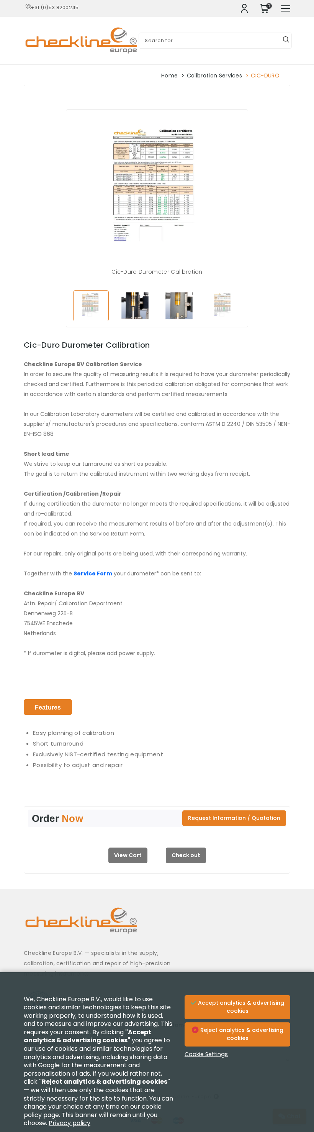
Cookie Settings (206, 1054)
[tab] (48, 707)
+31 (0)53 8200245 (54, 7)
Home (169, 75)
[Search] (286, 41)
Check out (186, 855)
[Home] (157, 926)
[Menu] (285, 8)
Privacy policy (69, 1123)
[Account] (244, 8)
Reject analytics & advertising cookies (241, 1034)
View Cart (128, 855)
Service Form (93, 573)
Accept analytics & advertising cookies (240, 1007)
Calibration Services (214, 75)
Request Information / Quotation (234, 818)
